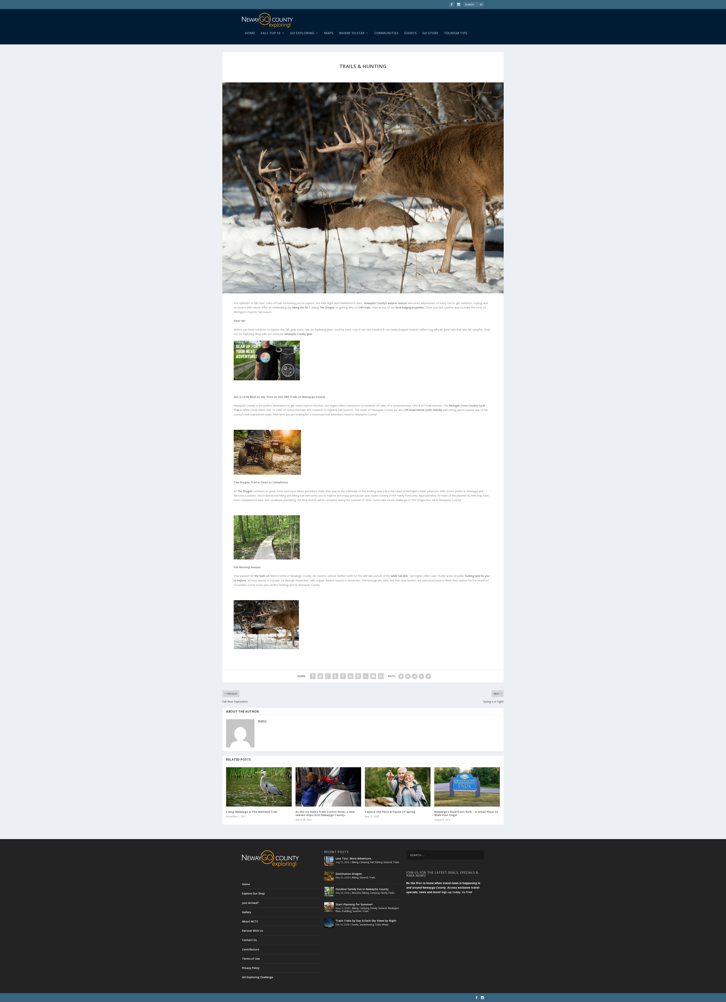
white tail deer (399, 576)
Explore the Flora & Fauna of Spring (390, 812)
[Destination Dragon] (329, 876)
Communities (386, 33)
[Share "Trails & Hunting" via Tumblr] (335, 676)
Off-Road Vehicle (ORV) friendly (423, 410)
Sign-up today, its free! (456, 892)
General (387, 862)
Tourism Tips (455, 33)
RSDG (262, 721)
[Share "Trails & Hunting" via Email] (373, 676)
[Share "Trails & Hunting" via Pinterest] (343, 676)
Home (250, 33)
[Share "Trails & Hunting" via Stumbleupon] (365, 676)
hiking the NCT (301, 307)
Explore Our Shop (253, 893)
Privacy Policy (251, 968)
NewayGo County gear (298, 334)
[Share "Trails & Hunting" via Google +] (328, 676)
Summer (357, 911)
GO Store (430, 33)
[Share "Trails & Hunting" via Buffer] (358, 676)
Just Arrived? (250, 903)
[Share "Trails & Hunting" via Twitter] (320, 676)
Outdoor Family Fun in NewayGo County (362, 889)
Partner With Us (252, 930)
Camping (364, 862)
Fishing (378, 862)
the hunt (260, 576)
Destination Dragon (349, 874)
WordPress (303, 997)
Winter (385, 924)
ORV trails (364, 307)
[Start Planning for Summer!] (329, 907)
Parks (391, 892)
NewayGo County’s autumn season (385, 303)
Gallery (246, 912)
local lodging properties (410, 307)
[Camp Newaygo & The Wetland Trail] (259, 787)
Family (384, 892)
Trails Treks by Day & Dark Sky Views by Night (366, 920)
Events (410, 33)
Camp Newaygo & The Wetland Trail (251, 812)
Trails (396, 862)
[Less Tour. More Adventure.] (329, 861)
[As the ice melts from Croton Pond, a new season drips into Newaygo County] (328, 787)
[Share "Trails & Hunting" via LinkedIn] (350, 676)
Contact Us (249, 940)
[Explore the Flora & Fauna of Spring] (397, 787)
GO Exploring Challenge (257, 977)
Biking (355, 862)
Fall (372, 862)
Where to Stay (352, 33)
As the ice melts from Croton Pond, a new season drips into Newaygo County (325, 813)
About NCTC (250, 921)
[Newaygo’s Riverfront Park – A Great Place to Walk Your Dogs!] (467, 787)
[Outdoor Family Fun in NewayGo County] (329, 891)
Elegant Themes (268, 997)
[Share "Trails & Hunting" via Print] (381, 676)
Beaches (356, 892)
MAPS (328, 33)
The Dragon (327, 307)
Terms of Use (251, 958)
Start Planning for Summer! (354, 904)
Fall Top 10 (270, 33)
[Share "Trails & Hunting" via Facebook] (312, 676)
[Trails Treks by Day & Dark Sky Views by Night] (329, 923)
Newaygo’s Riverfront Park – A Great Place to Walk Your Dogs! (466, 813)
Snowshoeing (367, 924)
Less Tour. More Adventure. (354, 858)
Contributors (250, 949)
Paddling (346, 911)
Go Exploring (302, 33)
